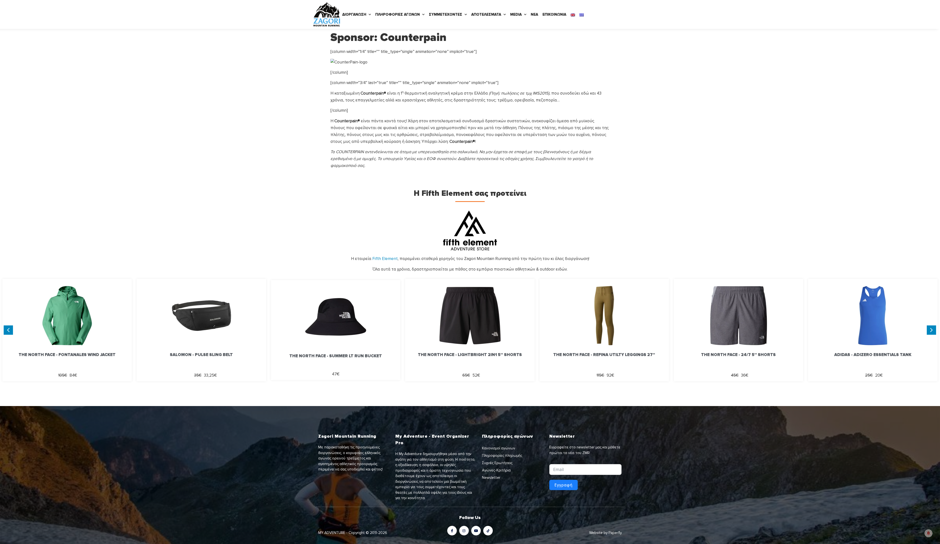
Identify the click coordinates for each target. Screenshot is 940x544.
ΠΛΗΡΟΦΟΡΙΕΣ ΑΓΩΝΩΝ (397, 14)
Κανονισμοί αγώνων (498, 448)
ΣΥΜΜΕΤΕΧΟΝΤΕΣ (445, 14)
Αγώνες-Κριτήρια (496, 470)
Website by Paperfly (605, 533)
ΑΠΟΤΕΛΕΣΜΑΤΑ (486, 14)
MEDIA (516, 14)
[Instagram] (464, 530)
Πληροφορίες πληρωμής (502, 455)
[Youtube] (476, 530)
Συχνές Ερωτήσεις (497, 463)
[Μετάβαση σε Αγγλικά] (572, 14)
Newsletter (491, 477)
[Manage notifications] (928, 533)
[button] (931, 330)
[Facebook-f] (452, 530)
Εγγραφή (563, 485)
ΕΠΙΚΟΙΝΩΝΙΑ (554, 14)
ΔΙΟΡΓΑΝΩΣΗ (354, 14)
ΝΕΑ (534, 14)
